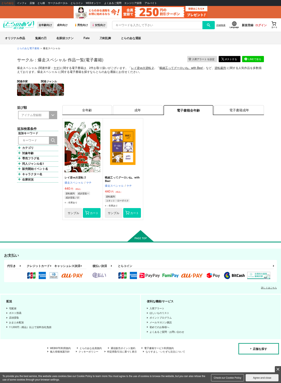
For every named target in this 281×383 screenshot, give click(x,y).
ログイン (261, 25)
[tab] (87, 110)
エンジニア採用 (133, 3)
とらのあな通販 (131, 38)
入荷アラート (203, 59)
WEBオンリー (93, 3)
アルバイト (151, 3)
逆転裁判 (220, 68)
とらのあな (7, 3)
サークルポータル (58, 3)
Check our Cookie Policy (227, 377)
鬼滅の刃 (40, 38)
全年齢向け (45, 25)
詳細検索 (220, 25)
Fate (87, 38)
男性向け (82, 25)
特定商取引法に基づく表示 (122, 351)
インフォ (22, 3)
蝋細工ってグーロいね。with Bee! (181, 68)
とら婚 (41, 3)
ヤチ (56, 68)
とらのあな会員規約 (91, 348)
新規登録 (247, 25)
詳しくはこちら (269, 287)
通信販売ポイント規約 (123, 348)
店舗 (32, 3)
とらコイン (77, 3)
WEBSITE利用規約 (60, 348)
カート (94, 213)
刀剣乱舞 (105, 38)
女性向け (100, 25)
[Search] (53, 140)
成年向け (62, 25)
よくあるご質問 (112, 3)
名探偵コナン (65, 38)
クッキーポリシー (88, 351)
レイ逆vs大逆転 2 (142, 68)
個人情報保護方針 (60, 351)
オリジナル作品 (15, 38)
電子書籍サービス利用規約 (159, 348)
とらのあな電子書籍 (28, 48)
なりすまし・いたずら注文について (165, 351)
